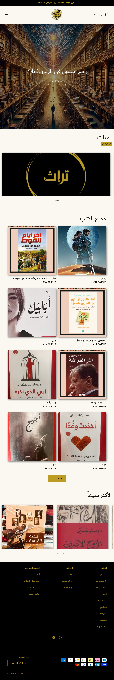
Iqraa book (19, 673)
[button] (6, 14)
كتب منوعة (102, 626)
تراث (105, 594)
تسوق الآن (57, 81)
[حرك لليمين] (63, 201)
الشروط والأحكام (32, 581)
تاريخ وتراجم (101, 581)
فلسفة (103, 620)
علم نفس (102, 613)
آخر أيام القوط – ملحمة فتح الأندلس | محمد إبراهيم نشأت (34, 278)
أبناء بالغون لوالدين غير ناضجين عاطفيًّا (91, 340)
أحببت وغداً (102, 465)
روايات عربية (67, 581)
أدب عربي (102, 574)
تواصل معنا (34, 594)
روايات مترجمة (66, 587)
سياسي (103, 607)
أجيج (54, 465)
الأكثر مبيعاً (102, 600)
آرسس (103, 278)
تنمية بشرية (101, 587)
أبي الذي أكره (51, 403)
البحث (37, 574)
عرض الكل (106, 143)
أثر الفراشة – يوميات (98, 403)
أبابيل (54, 340)
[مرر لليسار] (51, 201)
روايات (70, 574)
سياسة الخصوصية (31, 587)
